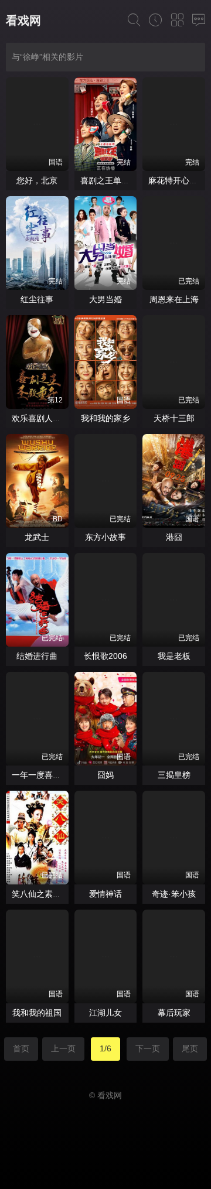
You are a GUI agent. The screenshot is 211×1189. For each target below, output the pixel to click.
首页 (21, 1048)
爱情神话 (105, 893)
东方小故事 (105, 537)
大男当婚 (105, 299)
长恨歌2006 (105, 656)
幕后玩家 (174, 1012)
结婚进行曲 (36, 656)
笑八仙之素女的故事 (49, 893)
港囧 (174, 537)
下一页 (147, 1048)
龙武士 (37, 537)
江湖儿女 (105, 1012)
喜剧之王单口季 (109, 180)
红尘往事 (37, 299)
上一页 (63, 1048)
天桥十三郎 (174, 418)
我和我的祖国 (37, 1012)
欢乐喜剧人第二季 (44, 418)
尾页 (190, 1048)
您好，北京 (36, 180)
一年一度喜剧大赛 (44, 775)
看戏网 (23, 20)
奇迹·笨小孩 (174, 893)
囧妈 (105, 775)
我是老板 (174, 656)
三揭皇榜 (174, 775)
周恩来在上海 (174, 299)
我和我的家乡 (105, 418)
